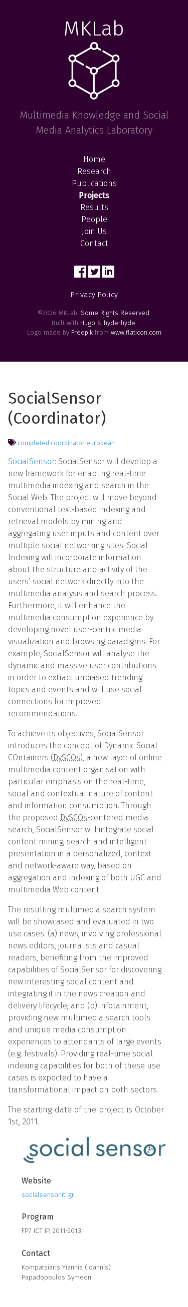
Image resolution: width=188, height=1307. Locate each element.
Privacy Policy (94, 294)
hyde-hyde (119, 323)
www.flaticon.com (136, 332)
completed (33, 443)
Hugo (87, 323)
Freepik (82, 332)
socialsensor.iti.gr (48, 1194)
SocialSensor (31, 461)
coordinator (68, 443)
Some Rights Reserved (115, 313)
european (100, 443)
